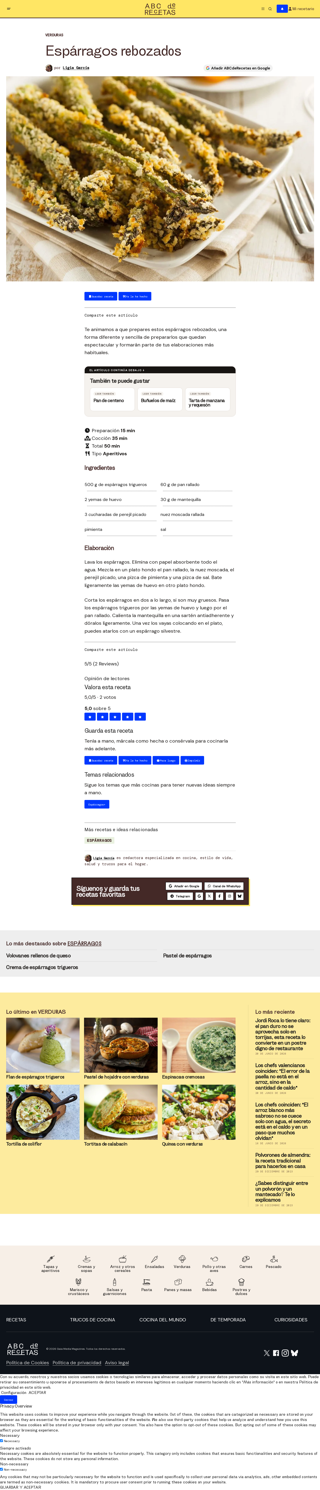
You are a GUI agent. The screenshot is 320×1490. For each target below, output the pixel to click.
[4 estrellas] (127, 717)
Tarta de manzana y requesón (207, 402)
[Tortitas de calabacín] (121, 1112)
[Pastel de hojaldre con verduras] (121, 1045)
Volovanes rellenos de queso (38, 955)
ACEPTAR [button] (37, 1392)
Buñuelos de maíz (158, 400)
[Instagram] (229, 896)
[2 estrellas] (102, 717)
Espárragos (99, 840)
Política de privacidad (77, 1362)
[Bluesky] (240, 896)
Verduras (54, 35)
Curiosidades (290, 1320)
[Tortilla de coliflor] (43, 1112)
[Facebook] (219, 896)
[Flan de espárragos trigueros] (43, 1045)
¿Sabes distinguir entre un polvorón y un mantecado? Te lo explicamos (281, 1191)
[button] (8, 8)
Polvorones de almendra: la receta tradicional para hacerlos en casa (283, 1160)
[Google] (199, 896)
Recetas (16, 1320)
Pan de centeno (108, 400)
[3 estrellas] (115, 717)
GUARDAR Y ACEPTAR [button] (20, 1487)
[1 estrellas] (90, 717)
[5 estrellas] (140, 717)
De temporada (228, 1320)
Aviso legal (117, 1362)
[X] (209, 896)
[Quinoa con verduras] (199, 1112)
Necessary (12, 1441)
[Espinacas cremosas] (199, 1045)
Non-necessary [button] (14, 1464)
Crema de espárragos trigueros (42, 967)
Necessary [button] (10, 1435)
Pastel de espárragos (187, 955)
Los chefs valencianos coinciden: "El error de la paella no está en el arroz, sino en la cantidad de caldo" (282, 1076)
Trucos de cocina (92, 1320)
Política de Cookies (27, 1362)
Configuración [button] (13, 1392)
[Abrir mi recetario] (282, 9)
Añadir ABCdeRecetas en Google (240, 68)
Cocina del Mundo (162, 1320)
